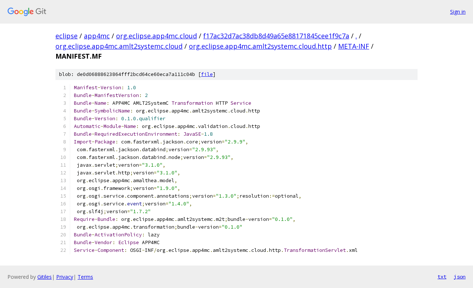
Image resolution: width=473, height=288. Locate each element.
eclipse (66, 35)
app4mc (97, 35)
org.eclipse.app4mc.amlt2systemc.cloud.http (260, 46)
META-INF (353, 46)
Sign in (458, 11)
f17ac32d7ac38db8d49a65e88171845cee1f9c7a (276, 35)
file (207, 74)
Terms (85, 276)
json (460, 276)
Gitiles (44, 276)
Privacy (64, 276)
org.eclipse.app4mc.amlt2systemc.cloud (119, 46)
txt (442, 276)
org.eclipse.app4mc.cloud (156, 35)
